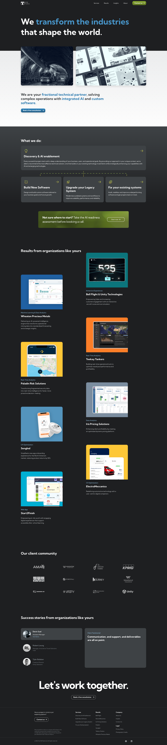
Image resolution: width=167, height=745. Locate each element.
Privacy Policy (120, 729)
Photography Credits (122, 732)
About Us (118, 715)
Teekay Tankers (100, 731)
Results (106, 3)
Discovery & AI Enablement (83, 715)
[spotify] (126, 741)
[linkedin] (131, 741)
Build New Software (81, 718)
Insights (118, 718)
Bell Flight (98, 715)
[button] (96, 3)
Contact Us (119, 722)
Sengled (98, 728)
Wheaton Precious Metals (103, 734)
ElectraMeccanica (100, 718)
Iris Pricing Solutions (101, 722)
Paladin (98, 725)
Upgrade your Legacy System (83, 722)
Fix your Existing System (82, 725)
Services (96, 3)
